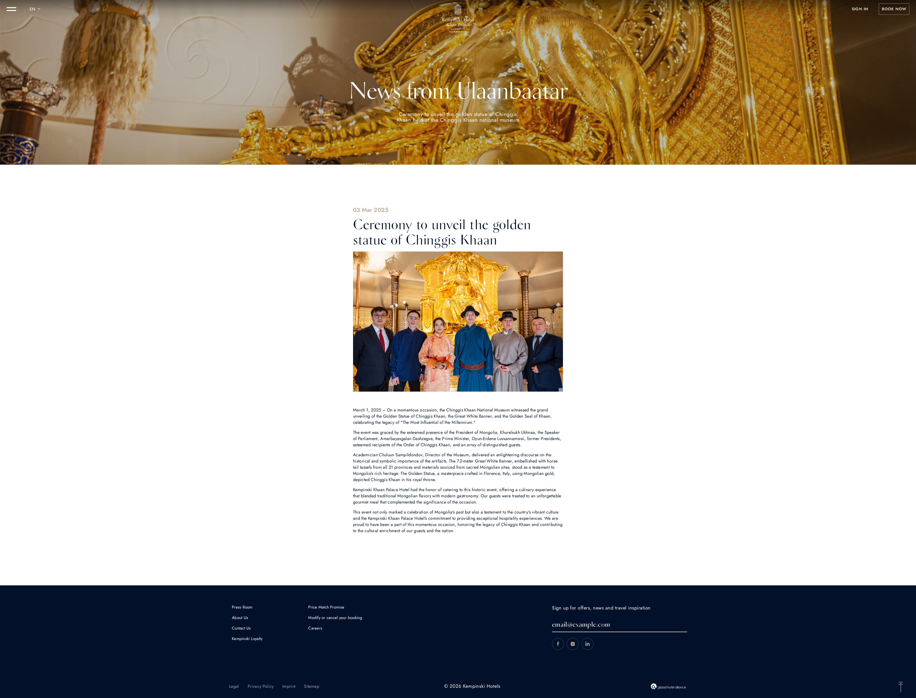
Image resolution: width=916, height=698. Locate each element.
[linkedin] (587, 644)
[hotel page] (458, 9)
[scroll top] (900, 686)
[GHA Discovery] (668, 686)
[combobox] (36, 9)
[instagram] (573, 644)
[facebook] (558, 644)
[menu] (11, 9)
